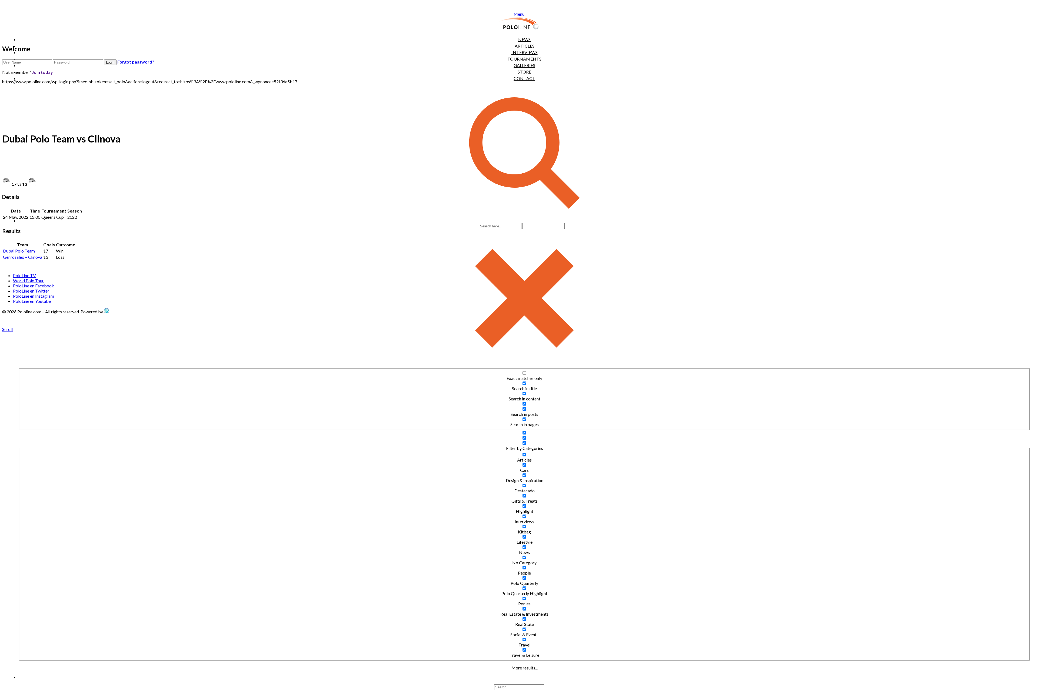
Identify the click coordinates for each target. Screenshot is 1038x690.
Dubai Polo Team (19, 250)
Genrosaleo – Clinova (22, 257)
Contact (524, 78)
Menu (519, 13)
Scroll (7, 329)
